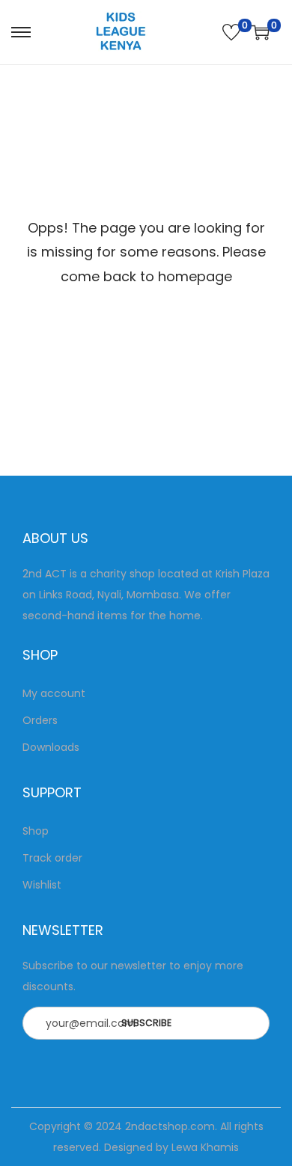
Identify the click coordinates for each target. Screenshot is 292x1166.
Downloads (50, 747)
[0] (231, 32)
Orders (40, 720)
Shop (35, 830)
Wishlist (41, 884)
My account (53, 693)
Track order (52, 857)
